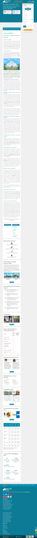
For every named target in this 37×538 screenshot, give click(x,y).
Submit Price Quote (28, 29)
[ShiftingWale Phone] (36, 530)
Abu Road (14, 233)
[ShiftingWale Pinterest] (11, 494)
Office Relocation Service (7, 518)
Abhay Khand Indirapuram (15, 227)
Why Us (4, 524)
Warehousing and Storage (7, 521)
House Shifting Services (6, 514)
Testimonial (5, 526)
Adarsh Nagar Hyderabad (15, 236)
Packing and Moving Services (7, 506)
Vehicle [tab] (28, 10)
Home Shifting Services (6, 502)
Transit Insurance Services (7, 520)
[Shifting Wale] (7, 1)
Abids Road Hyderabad (14, 230)
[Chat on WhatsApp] (32, 1)
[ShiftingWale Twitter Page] (6, 494)
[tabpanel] (28, 21)
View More (11, 282)
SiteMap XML (5, 532)
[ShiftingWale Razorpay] (8, 497)
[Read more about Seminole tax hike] (27, 536)
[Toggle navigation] (33, 1)
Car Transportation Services (7, 512)
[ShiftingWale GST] (11, 497)
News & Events (5, 525)
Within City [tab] (28, 7)
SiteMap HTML (5, 531)
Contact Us (4, 530)
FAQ (3, 529)
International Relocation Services (8, 504)
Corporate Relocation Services (7, 501)
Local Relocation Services (7, 519)
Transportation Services (6, 509)
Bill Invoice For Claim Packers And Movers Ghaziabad (15, 28)
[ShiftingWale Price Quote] (36, 528)
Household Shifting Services (7, 503)
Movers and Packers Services (7, 505)
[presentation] (20, 12)
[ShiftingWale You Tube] (6, 497)
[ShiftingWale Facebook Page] (4, 494)
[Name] (8, 319)
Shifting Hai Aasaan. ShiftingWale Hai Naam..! (18, 1)
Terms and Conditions (6, 533)
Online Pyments (5, 528)
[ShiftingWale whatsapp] (36, 532)
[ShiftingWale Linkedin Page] (8, 494)
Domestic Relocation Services (7, 513)
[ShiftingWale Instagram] (4, 497)
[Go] (36, 536)
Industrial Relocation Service (7, 515)
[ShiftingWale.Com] (7, 489)
